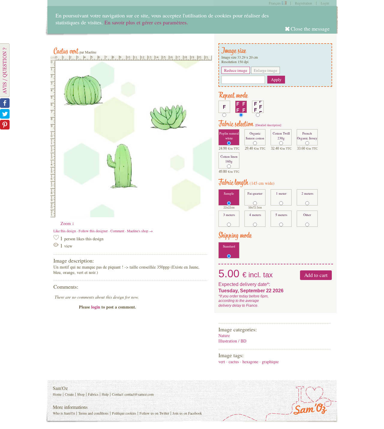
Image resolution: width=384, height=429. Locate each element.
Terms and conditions (93, 413)
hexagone (250, 361)
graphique (270, 361)
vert (221, 361)
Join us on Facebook (187, 413)
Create (69, 394)
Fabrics (93, 394)
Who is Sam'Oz (64, 413)
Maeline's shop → (140, 230)
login (95, 307)
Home (57, 394)
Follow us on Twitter (154, 413)
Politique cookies (124, 413)
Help (105, 394)
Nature (224, 335)
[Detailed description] (267, 125)
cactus (234, 361)
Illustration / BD (232, 341)
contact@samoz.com (139, 394)
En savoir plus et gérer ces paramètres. (146, 22)
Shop (81, 394)
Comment (117, 230)
